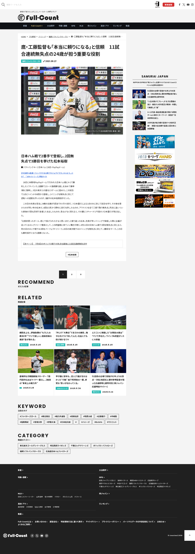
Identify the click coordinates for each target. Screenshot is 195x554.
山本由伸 (39, 496)
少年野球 (56, 507)
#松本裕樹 (72, 254)
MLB (81, 25)
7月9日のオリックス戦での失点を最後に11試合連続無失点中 (61, 243)
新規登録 (168, 4)
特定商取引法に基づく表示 (71, 521)
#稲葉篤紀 (24, 422)
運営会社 (53, 521)
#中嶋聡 (113, 416)
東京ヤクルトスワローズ (107, 483)
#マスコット (112, 422)
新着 (25, 25)
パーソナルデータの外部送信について (138, 521)
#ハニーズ (85, 422)
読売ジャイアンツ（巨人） (107, 480)
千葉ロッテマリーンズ (79, 445)
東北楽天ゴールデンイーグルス (32, 445)
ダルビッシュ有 (68, 496)
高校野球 (21, 507)
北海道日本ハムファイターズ (57, 451)
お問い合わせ (40, 521)
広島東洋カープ (153, 480)
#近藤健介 (101, 416)
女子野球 (48, 507)
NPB (73, 25)
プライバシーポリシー (110, 521)
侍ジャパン (92, 25)
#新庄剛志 (45, 416)
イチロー (58, 496)
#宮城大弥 (37, 422)
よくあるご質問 (24, 524)
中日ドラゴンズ (122, 483)
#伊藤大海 (51, 422)
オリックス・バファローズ (103, 445)
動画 (127, 25)
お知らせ (160, 521)
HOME (23, 36)
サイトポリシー (92, 521)
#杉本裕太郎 (65, 422)
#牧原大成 (87, 416)
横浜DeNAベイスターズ (138, 480)
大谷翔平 (51, 25)
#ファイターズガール (28, 416)
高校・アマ (105, 25)
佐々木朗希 (49, 496)
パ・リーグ (42, 36)
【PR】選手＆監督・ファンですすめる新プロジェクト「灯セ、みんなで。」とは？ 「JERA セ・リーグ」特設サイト (47, 175)
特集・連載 (63, 25)
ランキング (117, 25)
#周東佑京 (74, 416)
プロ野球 (32, 36)
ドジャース (78, 496)
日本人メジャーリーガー (26, 496)
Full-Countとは (24, 521)
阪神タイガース (123, 480)
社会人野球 (39, 507)
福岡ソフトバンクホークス (58, 36)
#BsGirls (98, 422)
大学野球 (29, 507)
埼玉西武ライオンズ (58, 445)
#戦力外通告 (60, 416)
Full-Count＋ (37, 25)
